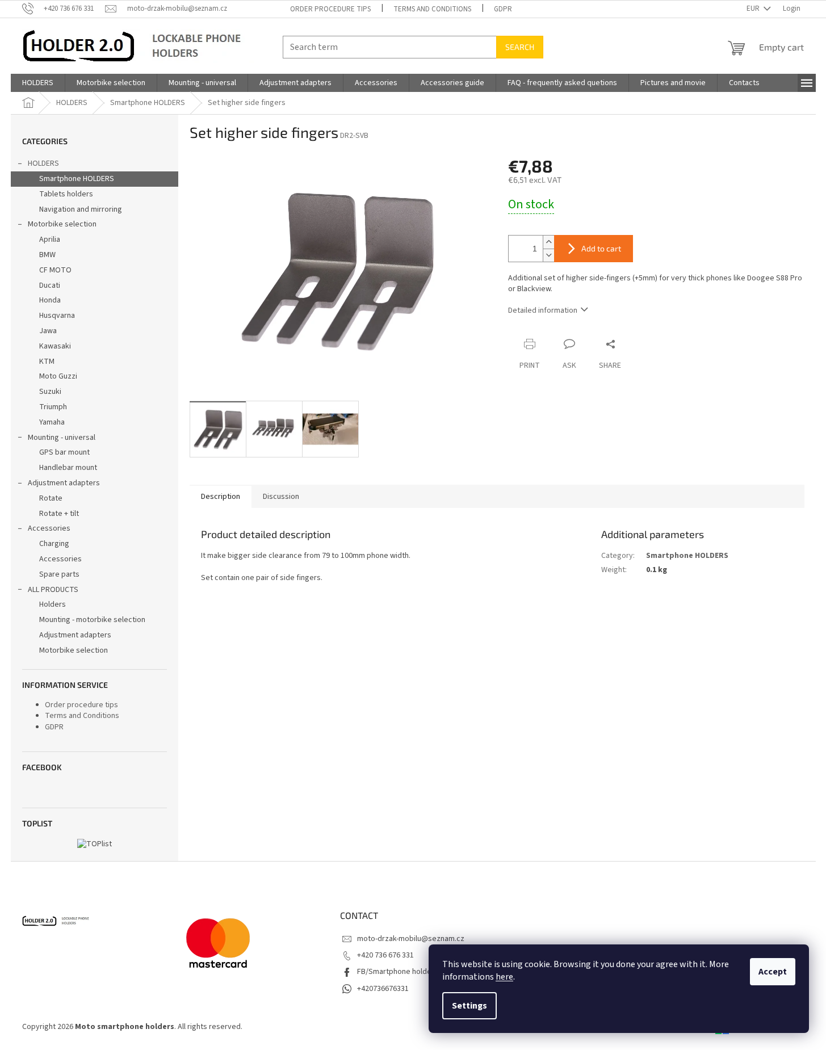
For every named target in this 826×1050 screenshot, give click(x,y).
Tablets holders (66, 194)
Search (519, 47)
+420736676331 (383, 988)
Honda (50, 300)
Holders (52, 604)
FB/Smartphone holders (397, 971)
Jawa (48, 331)
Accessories (49, 528)
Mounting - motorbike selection (92, 619)
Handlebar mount (68, 467)
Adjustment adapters (64, 483)
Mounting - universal (61, 437)
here (504, 977)
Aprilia (49, 239)
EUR (754, 8)
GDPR (503, 9)
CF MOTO (55, 270)
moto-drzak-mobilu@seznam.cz (410, 938)
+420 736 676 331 (385, 955)
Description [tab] (220, 496)
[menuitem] (38, 83)
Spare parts (59, 574)
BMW (47, 255)
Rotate (50, 498)
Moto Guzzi (58, 376)
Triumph (53, 407)
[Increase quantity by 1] (548, 242)
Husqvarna (57, 315)
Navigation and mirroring (80, 209)
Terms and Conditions (432, 9)
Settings (469, 1005)
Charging (54, 543)
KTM (46, 361)
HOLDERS (43, 163)
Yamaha (52, 422)
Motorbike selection (62, 224)
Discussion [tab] (281, 496)
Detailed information (542, 310)
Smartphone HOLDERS (76, 178)
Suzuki (50, 391)
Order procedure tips (330, 9)
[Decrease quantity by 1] (548, 255)
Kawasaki (55, 346)
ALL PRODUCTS (53, 589)
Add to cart (601, 248)
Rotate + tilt (59, 513)
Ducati (49, 285)
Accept (772, 971)
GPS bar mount (64, 452)
